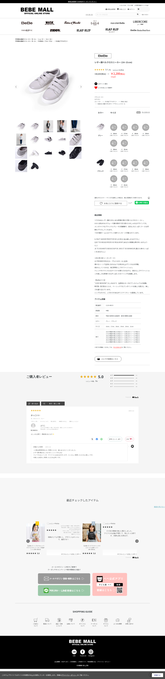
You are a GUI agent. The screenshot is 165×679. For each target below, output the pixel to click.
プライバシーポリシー (104, 662)
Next (81, 87)
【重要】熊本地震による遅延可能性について (82, 1)
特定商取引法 (91, 662)
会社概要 (57, 662)
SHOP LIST (64, 662)
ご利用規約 (72, 662)
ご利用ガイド (82, 662)
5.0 (100, 376)
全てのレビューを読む (69, 554)
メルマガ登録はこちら (109, 359)
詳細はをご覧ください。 (73, 675)
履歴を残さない (159, 507)
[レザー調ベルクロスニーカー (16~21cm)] (48, 86)
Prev (16, 87)
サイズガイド (117, 347)
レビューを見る (118, 70)
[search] (137, 14)
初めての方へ (145, 14)
